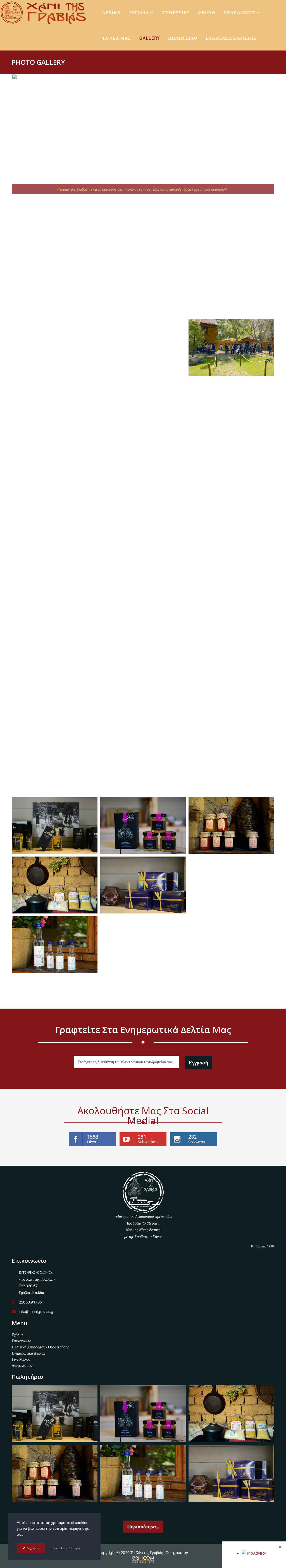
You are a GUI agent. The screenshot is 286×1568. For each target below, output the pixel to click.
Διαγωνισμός (22, 1365)
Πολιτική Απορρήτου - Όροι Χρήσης (40, 1347)
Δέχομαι (32, 1548)
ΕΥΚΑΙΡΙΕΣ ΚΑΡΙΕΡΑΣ (231, 37)
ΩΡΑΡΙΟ (207, 12)
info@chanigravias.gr (37, 1311)
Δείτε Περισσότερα (66, 1548)
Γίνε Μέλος (21, 1359)
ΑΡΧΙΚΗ (111, 12)
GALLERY (149, 37)
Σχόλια (17, 1334)
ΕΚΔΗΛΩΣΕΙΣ (239, 12)
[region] (143, 134)
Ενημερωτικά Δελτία (28, 1353)
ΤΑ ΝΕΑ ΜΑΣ (116, 37)
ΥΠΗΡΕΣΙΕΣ (176, 12)
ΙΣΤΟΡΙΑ (139, 12)
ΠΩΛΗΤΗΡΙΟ (182, 37)
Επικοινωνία (21, 1340)
